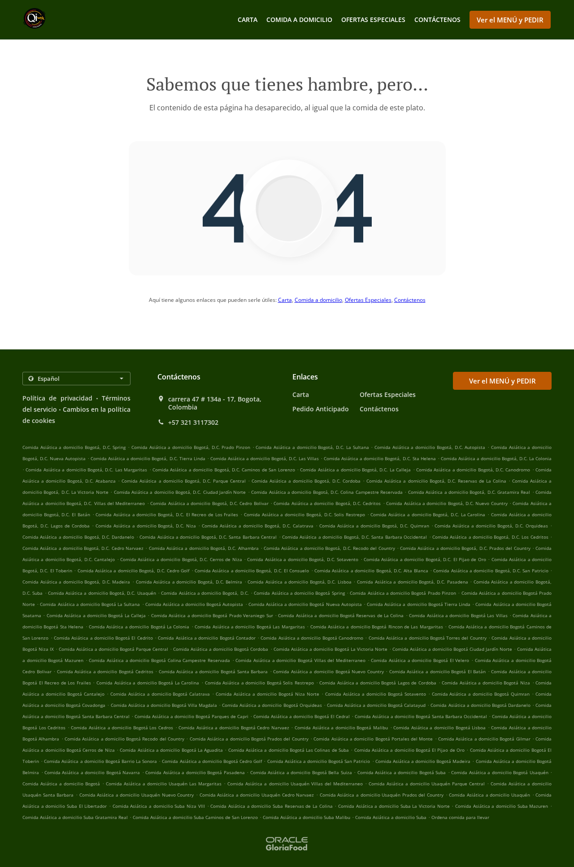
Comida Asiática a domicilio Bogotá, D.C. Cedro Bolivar (209, 503)
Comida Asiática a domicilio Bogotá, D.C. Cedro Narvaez (83, 548)
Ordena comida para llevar (460, 817)
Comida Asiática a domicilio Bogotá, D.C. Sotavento (302, 559)
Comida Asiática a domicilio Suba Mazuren (501, 806)
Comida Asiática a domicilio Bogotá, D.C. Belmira (189, 582)
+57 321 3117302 (193, 422)
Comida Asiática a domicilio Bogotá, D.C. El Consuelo (252, 570)
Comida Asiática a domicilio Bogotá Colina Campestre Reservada (159, 660)
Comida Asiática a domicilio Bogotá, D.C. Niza (146, 526)
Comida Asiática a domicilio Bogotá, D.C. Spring (74, 447)
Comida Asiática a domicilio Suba (390, 817)
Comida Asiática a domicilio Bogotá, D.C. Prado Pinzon (190, 447)
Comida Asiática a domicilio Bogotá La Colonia (139, 626)
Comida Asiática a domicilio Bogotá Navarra (92, 772)
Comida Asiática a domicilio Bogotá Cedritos (105, 671)
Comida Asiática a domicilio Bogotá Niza (486, 683)
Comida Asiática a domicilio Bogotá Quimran (481, 694)
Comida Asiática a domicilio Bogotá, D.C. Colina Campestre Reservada (327, 492)
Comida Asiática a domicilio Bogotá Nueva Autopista (305, 604)
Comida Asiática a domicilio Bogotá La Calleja (96, 615)
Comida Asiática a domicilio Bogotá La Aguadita (171, 750)
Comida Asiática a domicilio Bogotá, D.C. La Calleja (355, 469)
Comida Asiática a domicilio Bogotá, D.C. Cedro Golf (133, 570)
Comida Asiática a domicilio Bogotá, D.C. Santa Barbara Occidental (354, 537)
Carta (247, 19)
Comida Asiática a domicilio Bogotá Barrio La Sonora (100, 761)
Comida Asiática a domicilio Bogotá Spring (299, 593)
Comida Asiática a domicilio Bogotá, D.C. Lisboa (300, 582)
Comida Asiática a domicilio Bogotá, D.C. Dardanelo (78, 537)
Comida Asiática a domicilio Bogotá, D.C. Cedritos (327, 503)
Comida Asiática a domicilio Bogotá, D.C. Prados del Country (465, 548)
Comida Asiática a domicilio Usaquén (489, 795)
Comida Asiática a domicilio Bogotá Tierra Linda (418, 604)
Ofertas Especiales (373, 19)
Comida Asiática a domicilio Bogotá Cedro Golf (212, 761)
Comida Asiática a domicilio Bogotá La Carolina (147, 683)
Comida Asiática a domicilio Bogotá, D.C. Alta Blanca (371, 570)
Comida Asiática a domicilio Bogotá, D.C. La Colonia (496, 458)
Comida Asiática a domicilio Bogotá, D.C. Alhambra (204, 548)
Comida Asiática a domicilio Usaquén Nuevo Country (136, 795)
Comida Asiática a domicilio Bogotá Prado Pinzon (403, 593)
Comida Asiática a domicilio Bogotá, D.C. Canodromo (473, 469)
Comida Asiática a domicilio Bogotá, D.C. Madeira (76, 582)
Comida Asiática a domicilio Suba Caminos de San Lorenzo (195, 817)
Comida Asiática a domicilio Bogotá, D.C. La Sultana (312, 447)
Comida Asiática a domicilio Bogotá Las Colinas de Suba (288, 750)
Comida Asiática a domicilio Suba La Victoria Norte (394, 806)
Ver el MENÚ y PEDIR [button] (510, 19)
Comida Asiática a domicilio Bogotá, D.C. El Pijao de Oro (425, 559)
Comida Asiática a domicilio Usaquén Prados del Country (382, 795)
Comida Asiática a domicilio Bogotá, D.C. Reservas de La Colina (436, 481)
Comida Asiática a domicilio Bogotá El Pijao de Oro (409, 750)
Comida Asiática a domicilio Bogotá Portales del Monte (373, 739)
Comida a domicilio (299, 19)
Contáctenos (437, 19)
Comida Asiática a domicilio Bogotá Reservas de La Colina (341, 615)
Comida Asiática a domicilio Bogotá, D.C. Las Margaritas (86, 469)
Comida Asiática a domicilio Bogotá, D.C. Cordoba (306, 481)
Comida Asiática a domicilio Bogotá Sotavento (375, 694)
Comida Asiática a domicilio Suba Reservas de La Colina (271, 806)
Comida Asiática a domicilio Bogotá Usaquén (499, 772)
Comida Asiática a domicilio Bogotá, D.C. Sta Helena (379, 458)
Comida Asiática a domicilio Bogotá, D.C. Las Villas (264, 458)
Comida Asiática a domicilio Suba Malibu (306, 817)
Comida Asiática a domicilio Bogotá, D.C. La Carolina (427, 514)
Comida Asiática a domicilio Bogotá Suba (401, 772)
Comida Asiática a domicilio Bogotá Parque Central (113, 649)
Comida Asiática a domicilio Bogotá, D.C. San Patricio (490, 570)
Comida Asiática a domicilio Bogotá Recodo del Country (124, 739)
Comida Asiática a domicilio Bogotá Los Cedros (122, 727)
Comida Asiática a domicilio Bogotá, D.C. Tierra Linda (148, 458)
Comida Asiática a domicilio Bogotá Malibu (341, 727)
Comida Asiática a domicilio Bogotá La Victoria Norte (330, 649)
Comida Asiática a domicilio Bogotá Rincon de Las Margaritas (376, 626)
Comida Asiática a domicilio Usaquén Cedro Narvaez (257, 795)
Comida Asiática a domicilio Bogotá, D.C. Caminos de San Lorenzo (223, 469)
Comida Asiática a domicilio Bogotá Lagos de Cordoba (377, 683)
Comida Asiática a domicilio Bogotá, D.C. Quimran (374, 526)
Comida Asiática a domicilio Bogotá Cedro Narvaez (233, 727)
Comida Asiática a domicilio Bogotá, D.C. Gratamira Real (469, 492)
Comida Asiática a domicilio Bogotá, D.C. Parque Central (183, 481)
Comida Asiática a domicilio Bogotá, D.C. (204, 593)
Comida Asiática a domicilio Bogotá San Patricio (318, 761)
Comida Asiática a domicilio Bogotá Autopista (194, 604)
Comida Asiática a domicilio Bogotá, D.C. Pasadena (412, 582)
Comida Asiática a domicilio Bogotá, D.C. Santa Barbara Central (208, 537)
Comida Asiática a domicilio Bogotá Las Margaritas (249, 626)
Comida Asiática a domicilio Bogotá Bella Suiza (301, 772)
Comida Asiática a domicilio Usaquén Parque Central (427, 783)
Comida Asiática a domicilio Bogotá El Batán (437, 671)
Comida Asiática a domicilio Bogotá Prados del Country (249, 739)
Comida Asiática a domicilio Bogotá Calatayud (376, 705)
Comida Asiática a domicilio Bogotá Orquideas (272, 705)
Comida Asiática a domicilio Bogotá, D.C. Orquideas (491, 526)
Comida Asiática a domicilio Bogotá (61, 783)
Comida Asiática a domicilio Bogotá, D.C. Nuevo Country (446, 503)
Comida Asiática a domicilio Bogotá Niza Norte (267, 694)
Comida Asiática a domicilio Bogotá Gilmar (484, 739)
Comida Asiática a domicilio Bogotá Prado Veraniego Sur (212, 615)
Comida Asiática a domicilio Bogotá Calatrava (160, 694)
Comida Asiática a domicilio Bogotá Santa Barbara (213, 671)
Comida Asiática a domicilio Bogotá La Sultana (90, 604)
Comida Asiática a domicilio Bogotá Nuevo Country (328, 671)
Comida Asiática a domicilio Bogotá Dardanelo (480, 705)
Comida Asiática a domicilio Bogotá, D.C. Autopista (429, 447)
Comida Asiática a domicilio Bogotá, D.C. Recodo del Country (329, 548)
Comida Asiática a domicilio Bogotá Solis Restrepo (259, 683)
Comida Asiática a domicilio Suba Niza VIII (159, 806)
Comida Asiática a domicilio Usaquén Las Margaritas (164, 783)
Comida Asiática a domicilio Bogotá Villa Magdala (164, 705)
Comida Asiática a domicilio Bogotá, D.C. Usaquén (102, 593)
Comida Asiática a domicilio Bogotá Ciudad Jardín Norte (452, 649)
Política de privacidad (57, 398)
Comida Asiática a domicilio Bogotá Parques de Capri (191, 716)
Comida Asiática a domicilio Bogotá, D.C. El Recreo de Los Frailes (167, 514)
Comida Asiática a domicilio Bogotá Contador (207, 638)
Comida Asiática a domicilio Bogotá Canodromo (312, 638)
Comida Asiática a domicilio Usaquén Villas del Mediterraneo (294, 783)
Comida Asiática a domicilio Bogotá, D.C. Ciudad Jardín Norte (180, 492)
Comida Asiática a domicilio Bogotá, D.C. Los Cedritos (490, 537)
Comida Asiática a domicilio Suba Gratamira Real (75, 817)
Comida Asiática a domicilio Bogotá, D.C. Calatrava (257, 526)
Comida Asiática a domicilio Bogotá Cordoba (220, 649)
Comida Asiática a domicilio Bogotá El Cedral (301, 716)
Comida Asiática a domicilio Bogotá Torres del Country (428, 638)
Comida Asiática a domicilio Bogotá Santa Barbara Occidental (421, 716)
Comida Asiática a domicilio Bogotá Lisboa (439, 727)
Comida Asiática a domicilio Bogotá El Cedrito (103, 638)
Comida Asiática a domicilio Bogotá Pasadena (194, 772)
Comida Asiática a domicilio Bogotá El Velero (420, 660)
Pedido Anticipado (320, 409)
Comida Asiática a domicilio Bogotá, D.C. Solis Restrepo (304, 514)
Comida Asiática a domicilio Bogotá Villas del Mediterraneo (300, 660)
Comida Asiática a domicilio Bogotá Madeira (423, 761)
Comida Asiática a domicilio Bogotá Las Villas (458, 615)
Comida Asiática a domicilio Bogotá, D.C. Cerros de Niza (181, 559)
